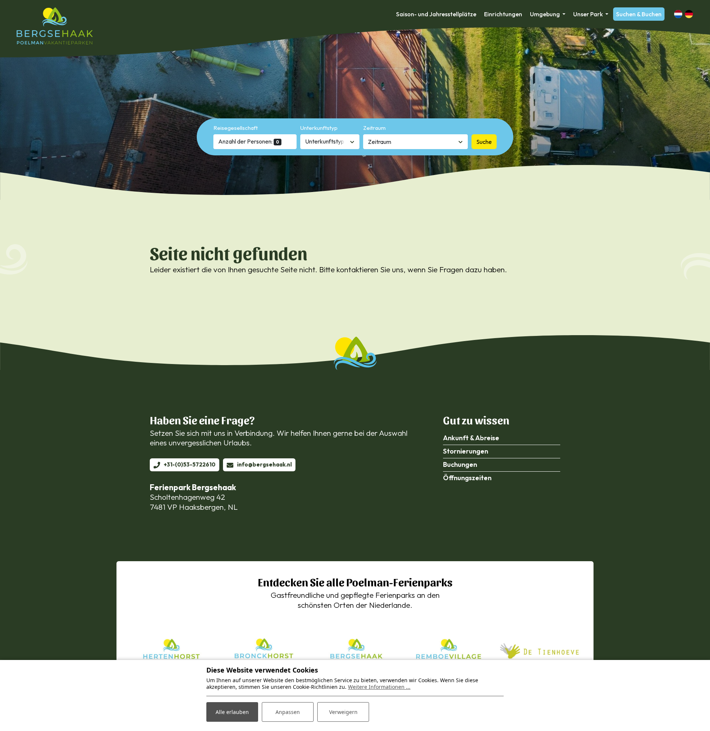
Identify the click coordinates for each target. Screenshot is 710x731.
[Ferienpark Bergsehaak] (355, 650)
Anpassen (287, 711)
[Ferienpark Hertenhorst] (170, 650)
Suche (484, 141)
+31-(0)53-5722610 (190, 464)
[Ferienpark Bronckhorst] (262, 650)
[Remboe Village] (447, 650)
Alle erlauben (232, 711)
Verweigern (343, 711)
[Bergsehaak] (55, 25)
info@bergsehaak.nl (264, 464)
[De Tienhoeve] (540, 650)
